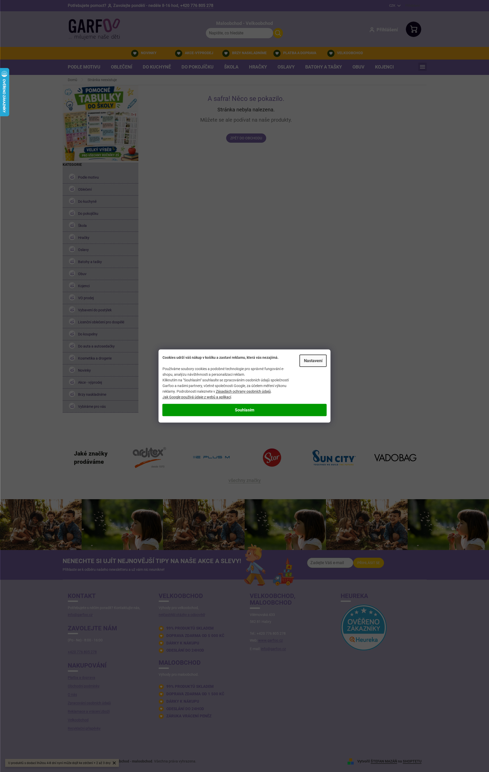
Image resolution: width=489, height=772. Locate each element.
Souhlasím (244, 410)
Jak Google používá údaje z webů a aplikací (196, 397)
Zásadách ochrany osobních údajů (243, 391)
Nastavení (313, 360)
